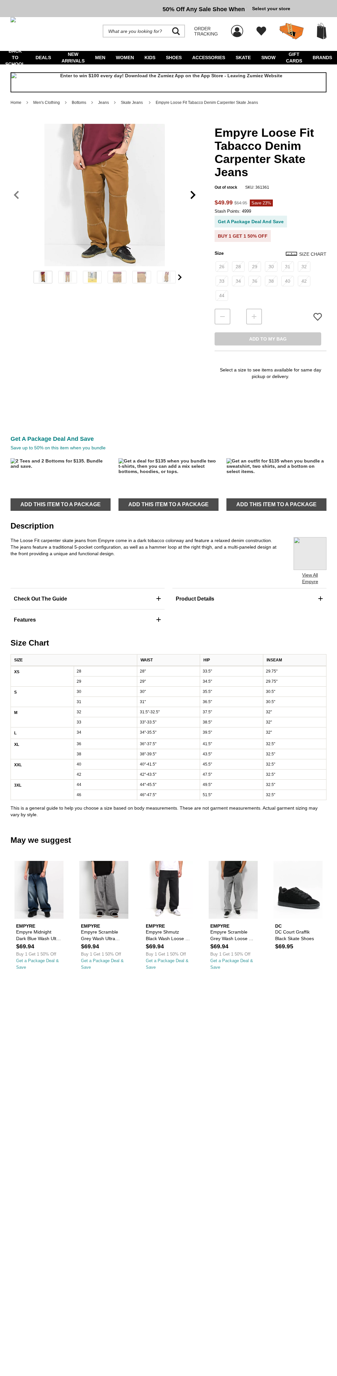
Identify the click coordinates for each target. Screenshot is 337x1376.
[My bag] (321, 31)
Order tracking (206, 31)
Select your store (271, 8)
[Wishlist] (261, 31)
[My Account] (237, 27)
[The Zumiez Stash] (291, 31)
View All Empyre (310, 578)
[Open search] (176, 31)
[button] (104, 195)
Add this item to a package (60, 504)
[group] (129, 8)
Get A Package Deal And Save (251, 221)
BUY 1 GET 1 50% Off (243, 236)
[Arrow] (180, 277)
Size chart (312, 254)
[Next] (193, 195)
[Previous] (16, 195)
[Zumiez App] (168, 82)
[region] (104, 206)
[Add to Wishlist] (317, 316)
